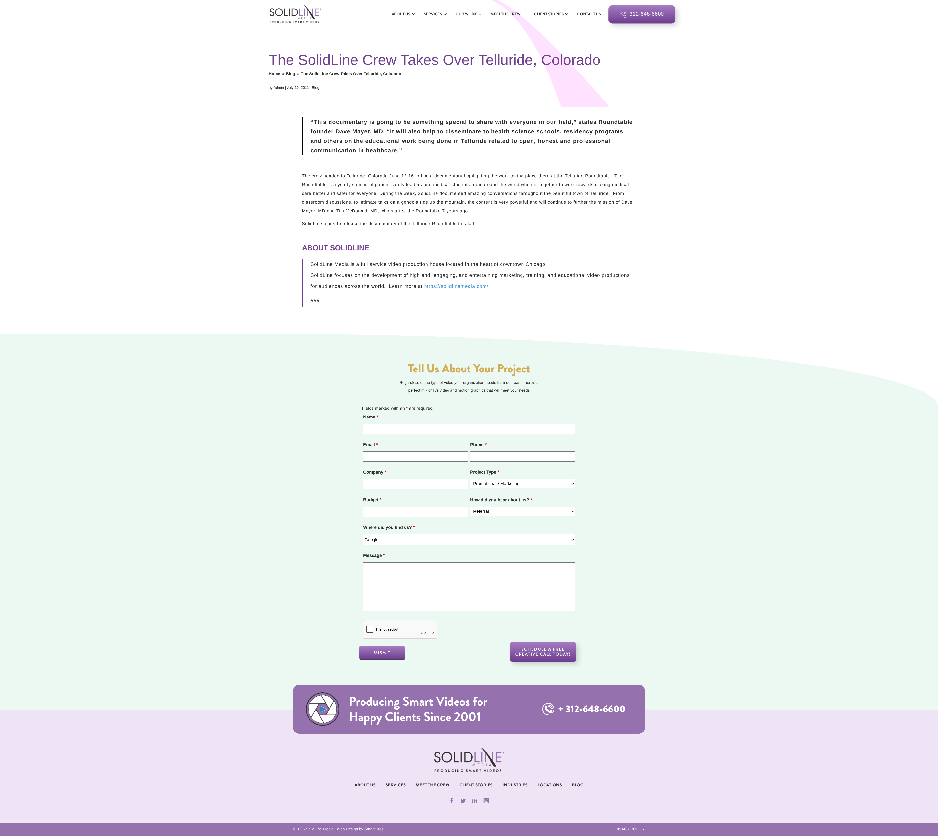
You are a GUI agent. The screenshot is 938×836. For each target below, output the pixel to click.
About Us (401, 14)
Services (433, 14)
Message (374, 555)
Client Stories (549, 14)
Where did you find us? (389, 527)
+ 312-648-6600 (591, 709)
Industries (515, 785)
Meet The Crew (432, 785)
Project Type (484, 472)
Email (370, 444)
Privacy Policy (629, 829)
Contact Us (589, 14)
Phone (478, 444)
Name (370, 417)
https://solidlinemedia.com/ (456, 286)
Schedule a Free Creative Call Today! (543, 651)
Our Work (466, 14)
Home (274, 74)
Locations (550, 785)
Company (374, 472)
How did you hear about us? (501, 499)
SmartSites (373, 829)
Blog (290, 74)
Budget (372, 499)
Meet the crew (505, 14)
